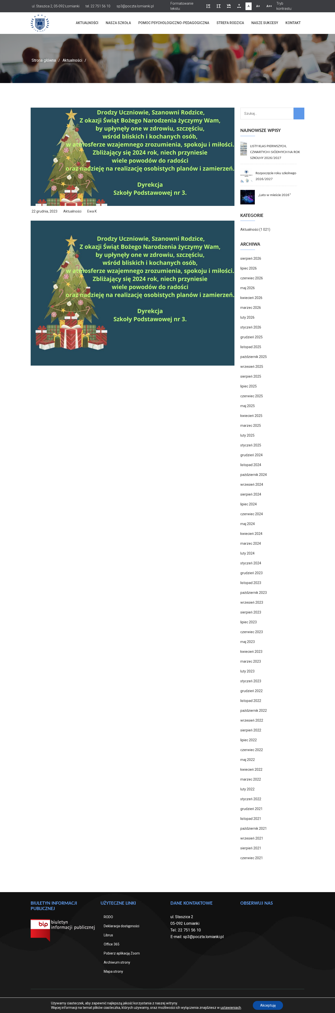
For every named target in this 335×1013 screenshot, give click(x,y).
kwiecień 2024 (251, 534)
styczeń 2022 (250, 799)
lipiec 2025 (248, 386)
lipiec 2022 (248, 740)
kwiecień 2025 (251, 416)
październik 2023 (253, 593)
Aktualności (87, 23)
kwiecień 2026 (251, 298)
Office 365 (111, 944)
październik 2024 (253, 475)
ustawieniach (230, 1008)
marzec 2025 (250, 426)
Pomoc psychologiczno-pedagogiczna (173, 23)
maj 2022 (247, 760)
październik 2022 (253, 711)
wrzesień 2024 (251, 484)
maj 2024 (247, 524)
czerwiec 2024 (251, 514)
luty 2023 (247, 671)
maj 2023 (247, 642)
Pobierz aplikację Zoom (122, 953)
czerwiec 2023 (251, 632)
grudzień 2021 (251, 809)
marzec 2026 (250, 308)
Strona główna (44, 60)
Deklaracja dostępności (121, 926)
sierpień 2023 (250, 612)
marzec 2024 (250, 543)
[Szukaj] (299, 113)
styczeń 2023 (250, 681)
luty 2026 (247, 317)
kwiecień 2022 (251, 769)
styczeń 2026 (250, 327)
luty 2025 (247, 435)
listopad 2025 (250, 347)
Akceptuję (268, 1005)
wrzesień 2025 (251, 367)
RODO (108, 917)
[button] (208, 6)
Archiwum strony (117, 962)
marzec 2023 (250, 661)
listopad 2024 (250, 465)
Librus (108, 935)
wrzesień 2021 (251, 838)
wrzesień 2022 (251, 720)
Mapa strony (113, 971)
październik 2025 (253, 357)
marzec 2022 (250, 779)
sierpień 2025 (250, 376)
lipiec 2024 (248, 504)
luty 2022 (247, 789)
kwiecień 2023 (251, 652)
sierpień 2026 (250, 258)
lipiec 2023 (248, 622)
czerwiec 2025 (251, 396)
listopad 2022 (250, 701)
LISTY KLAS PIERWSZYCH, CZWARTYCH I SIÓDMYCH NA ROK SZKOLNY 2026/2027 (275, 152)
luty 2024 (247, 553)
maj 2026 (247, 288)
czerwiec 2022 (251, 750)
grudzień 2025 (251, 337)
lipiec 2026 (248, 268)
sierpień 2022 (250, 730)
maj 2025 (247, 406)
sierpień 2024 (250, 494)
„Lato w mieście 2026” (274, 195)
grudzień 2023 (251, 573)
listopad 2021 (250, 819)
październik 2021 (253, 828)
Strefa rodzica (230, 23)
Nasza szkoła (118, 23)
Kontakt (293, 23)
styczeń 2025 (250, 445)
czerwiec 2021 (251, 858)
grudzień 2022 (251, 691)
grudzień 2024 (251, 455)
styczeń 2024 (250, 563)
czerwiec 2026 (251, 278)
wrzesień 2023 (251, 602)
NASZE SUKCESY (264, 23)
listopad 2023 (250, 583)
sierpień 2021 (250, 848)
